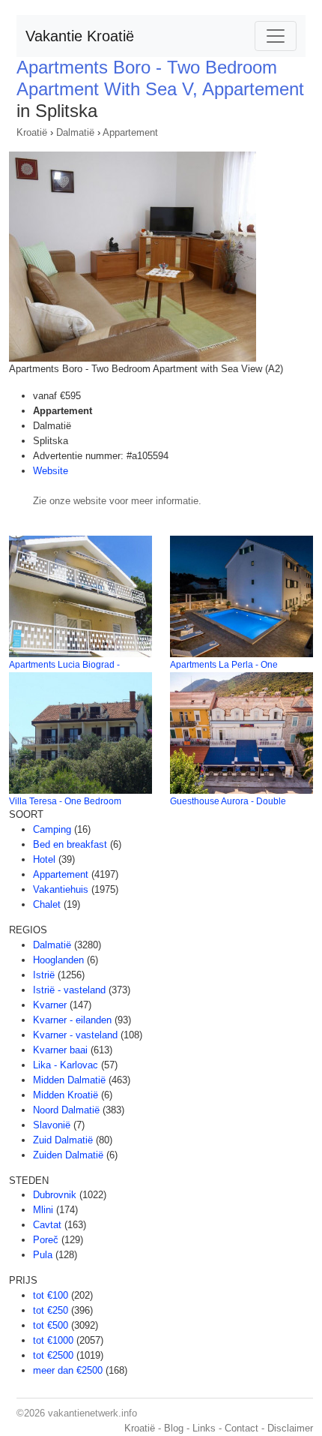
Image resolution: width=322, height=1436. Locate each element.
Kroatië (31, 132)
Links (204, 1428)
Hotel (44, 859)
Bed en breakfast (70, 844)
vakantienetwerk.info (92, 1413)
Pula (42, 1254)
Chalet (47, 904)
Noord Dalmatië (66, 1110)
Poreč (45, 1239)
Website (50, 470)
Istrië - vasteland (69, 990)
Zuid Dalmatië (63, 1140)
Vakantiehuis (60, 889)
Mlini (43, 1209)
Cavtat (47, 1224)
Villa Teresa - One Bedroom (65, 801)
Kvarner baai (60, 1050)
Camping (52, 829)
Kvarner (50, 1005)
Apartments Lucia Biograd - (64, 664)
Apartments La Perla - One (224, 664)
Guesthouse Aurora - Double (228, 801)
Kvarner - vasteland (75, 1035)
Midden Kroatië (65, 1095)
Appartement (130, 132)
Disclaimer (290, 1428)
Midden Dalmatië (69, 1080)
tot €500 (50, 1325)
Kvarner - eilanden (72, 1020)
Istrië (44, 975)
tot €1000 (53, 1340)
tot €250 (50, 1310)
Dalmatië (75, 132)
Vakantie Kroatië (79, 36)
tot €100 (50, 1295)
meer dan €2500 (68, 1370)
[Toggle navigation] (276, 36)
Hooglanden (58, 960)
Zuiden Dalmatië (68, 1155)
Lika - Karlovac (65, 1065)
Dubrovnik (54, 1194)
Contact (241, 1428)
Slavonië (51, 1125)
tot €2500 (53, 1355)
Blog (173, 1428)
